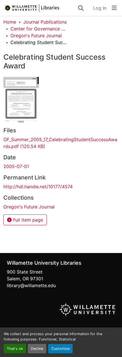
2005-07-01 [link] (16, 166)
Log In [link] (99, 8)
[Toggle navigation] (114, 8)
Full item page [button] (27, 220)
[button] (40, 8)
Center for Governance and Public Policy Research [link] (38, 29)
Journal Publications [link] (45, 22)
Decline (37, 348)
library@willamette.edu (31, 285)
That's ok (15, 348)
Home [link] (9, 22)
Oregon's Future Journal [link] (36, 35)
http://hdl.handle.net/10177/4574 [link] (38, 186)
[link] (61, 143)
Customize (60, 348)
